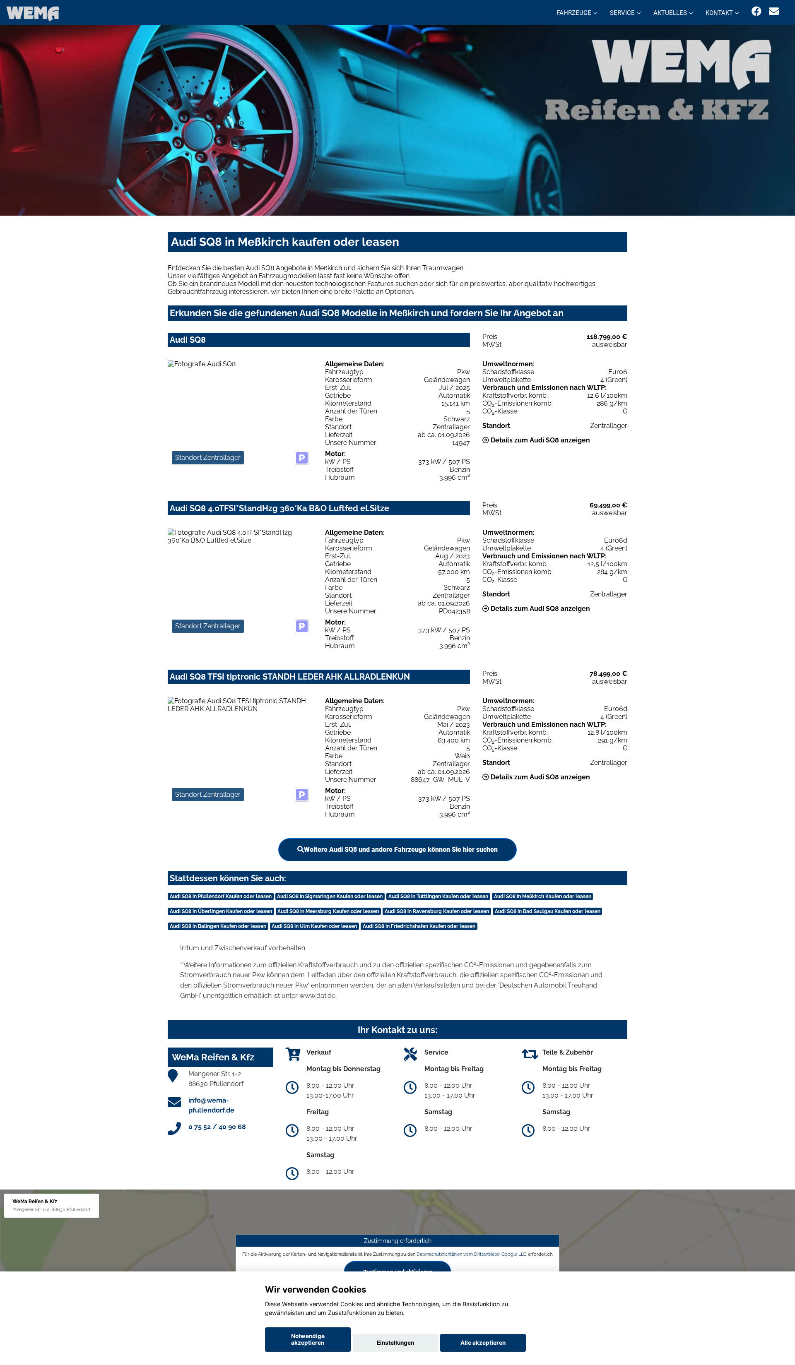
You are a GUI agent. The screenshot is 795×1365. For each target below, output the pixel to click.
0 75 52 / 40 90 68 (217, 1127)
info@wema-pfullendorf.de (211, 1105)
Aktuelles (670, 13)
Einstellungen (395, 1342)
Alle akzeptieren (483, 1342)
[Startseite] (32, 13)
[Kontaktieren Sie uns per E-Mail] (774, 11)
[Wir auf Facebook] (756, 11)
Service (622, 13)
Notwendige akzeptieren (308, 1339)
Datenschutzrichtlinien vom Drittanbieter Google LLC (472, 1254)
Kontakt (719, 13)
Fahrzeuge (573, 13)
